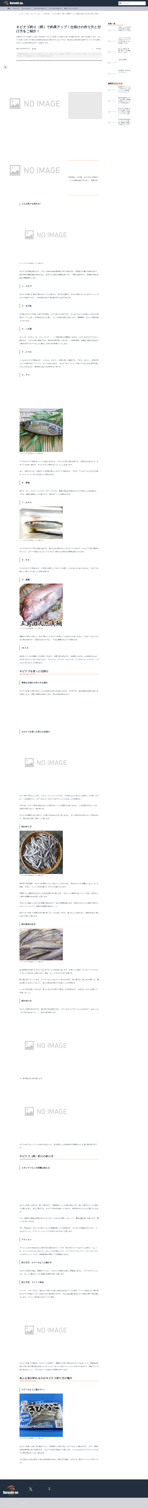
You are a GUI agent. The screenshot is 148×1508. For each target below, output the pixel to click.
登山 (9, 8)
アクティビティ (26, 8)
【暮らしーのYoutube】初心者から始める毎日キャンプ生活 (124, 28)
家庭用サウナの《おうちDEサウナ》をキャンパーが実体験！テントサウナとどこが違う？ (124, 90)
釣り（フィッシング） (71, 8)
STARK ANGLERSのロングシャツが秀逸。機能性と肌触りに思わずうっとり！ (124, 122)
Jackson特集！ (123, 59)
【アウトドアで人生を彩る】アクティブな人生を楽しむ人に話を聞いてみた (124, 40)
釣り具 (34, 48)
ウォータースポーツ (40, 8)
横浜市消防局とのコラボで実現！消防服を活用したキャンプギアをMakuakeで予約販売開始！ (124, 101)
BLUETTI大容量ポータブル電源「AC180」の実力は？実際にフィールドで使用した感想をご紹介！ (124, 112)
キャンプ (16, 8)
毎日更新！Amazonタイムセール (124, 71)
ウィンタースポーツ (55, 8)
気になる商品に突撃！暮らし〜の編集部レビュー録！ (124, 50)
